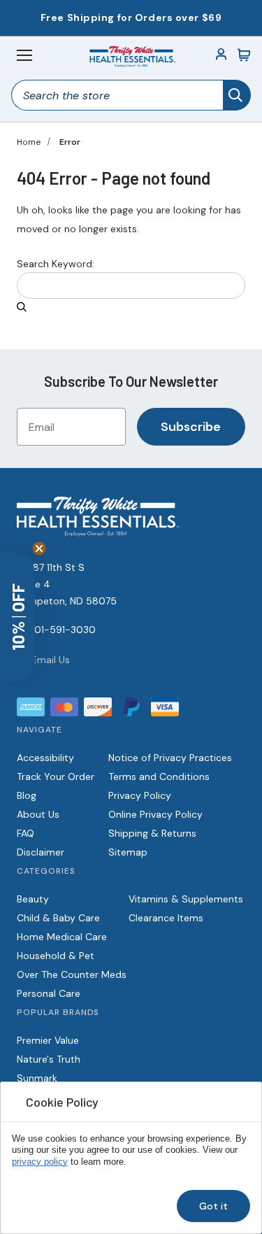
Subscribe (191, 426)
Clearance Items (166, 918)
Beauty (33, 899)
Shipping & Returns (152, 833)
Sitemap (127, 852)
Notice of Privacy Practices (170, 757)
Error (69, 142)
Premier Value (48, 1040)
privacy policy (40, 1162)
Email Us (50, 659)
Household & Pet (55, 955)
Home (29, 142)
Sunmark (37, 1078)
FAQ (25, 833)
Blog (26, 795)
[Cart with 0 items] (244, 55)
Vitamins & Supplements (186, 899)
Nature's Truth (48, 1059)
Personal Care (48, 993)
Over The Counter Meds (71, 974)
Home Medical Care (62, 936)
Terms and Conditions (159, 776)
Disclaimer (40, 852)
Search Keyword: (55, 263)
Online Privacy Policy (155, 814)
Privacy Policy (139, 795)
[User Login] (221, 55)
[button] (17, 617)
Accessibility (45, 757)
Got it (213, 1206)
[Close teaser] (39, 548)
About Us (38, 814)
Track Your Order (55, 776)
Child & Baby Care (58, 918)
